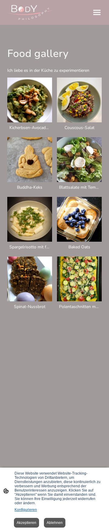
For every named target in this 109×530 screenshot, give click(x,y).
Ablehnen (55, 523)
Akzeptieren (26, 523)
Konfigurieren (26, 510)
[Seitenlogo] (29, 12)
